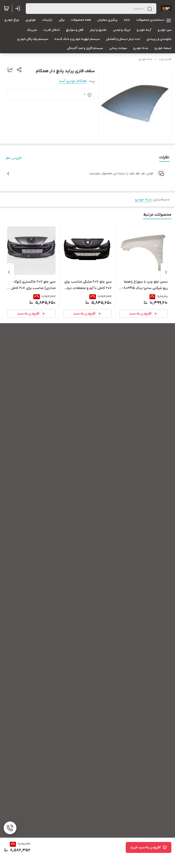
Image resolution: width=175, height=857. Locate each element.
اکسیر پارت (165, 59)
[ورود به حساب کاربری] (18, 8)
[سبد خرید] (6, 8)
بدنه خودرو (145, 59)
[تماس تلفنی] (10, 827)
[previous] (166, 272)
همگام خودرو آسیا (73, 81)
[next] (8, 272)
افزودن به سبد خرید (145, 847)
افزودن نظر (13, 158)
